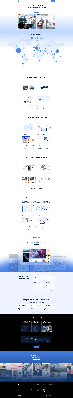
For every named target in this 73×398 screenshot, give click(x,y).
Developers (44, 389)
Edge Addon (38, 390)
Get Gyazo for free (36, 12)
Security (31, 389)
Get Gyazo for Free (36, 244)
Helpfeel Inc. (20, 395)
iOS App (37, 391)
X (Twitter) (44, 391)
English (54, 395)
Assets (43, 390)
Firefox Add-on (38, 389)
